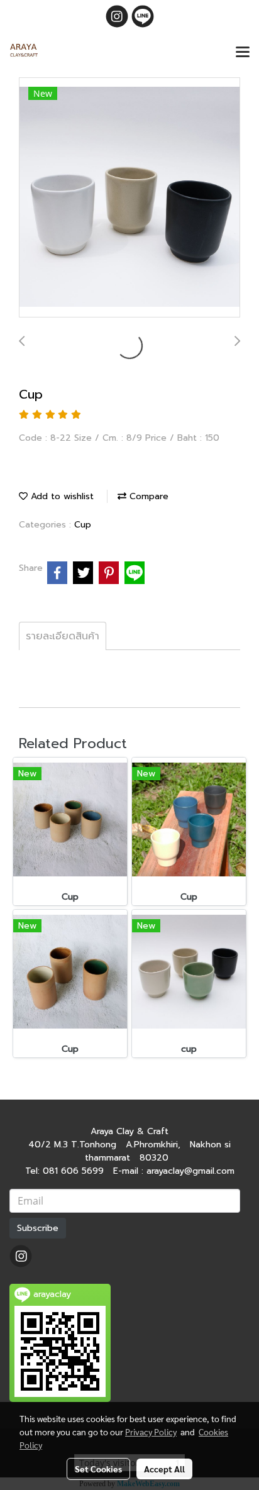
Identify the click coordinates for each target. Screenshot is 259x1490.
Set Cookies (98, 1468)
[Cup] (129, 198)
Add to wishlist (61, 496)
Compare (147, 496)
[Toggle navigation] (242, 53)
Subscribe (37, 1228)
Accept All (164, 1468)
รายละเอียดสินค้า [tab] (62, 636)
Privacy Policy (151, 1431)
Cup (82, 524)
